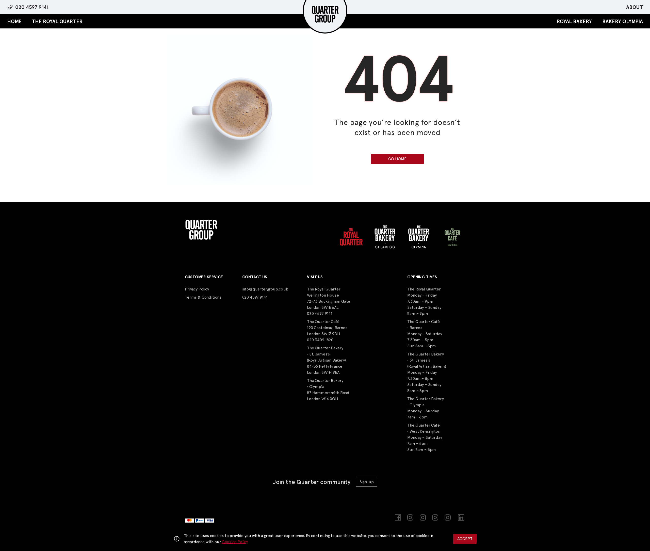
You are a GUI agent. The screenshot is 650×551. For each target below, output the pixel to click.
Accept (464, 538)
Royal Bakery (574, 21)
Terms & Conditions (203, 297)
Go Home (397, 158)
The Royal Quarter (57, 21)
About (634, 7)
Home (14, 21)
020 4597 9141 (31, 7)
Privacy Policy (197, 289)
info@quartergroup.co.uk (265, 289)
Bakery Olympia (622, 21)
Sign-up (367, 481)
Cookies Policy (235, 541)
